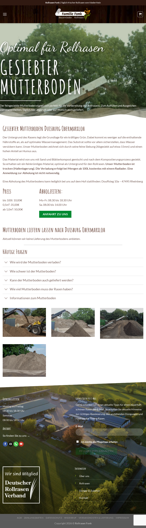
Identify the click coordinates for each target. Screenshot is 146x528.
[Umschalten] (6, 263)
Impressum (122, 517)
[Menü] (5, 14)
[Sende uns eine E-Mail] (10, 444)
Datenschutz (54, 517)
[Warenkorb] (140, 14)
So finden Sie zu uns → (16, 435)
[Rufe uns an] (16, 444)
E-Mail (79, 426)
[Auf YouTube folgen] (21, 444)
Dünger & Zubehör (89, 490)
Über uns (84, 476)
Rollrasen (84, 483)
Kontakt (83, 497)
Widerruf (70, 517)
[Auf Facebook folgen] (5, 444)
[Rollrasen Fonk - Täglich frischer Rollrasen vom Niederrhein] (73, 14)
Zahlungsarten (34, 517)
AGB (19, 517)
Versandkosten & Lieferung (96, 517)
